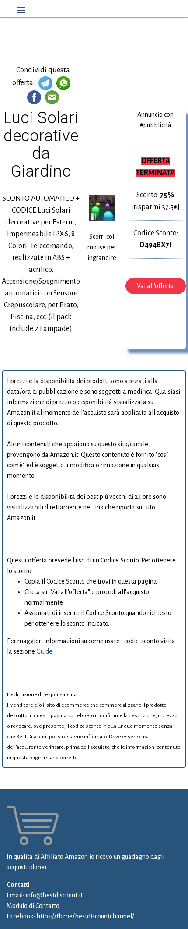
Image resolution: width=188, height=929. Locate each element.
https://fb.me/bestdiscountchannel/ (85, 916)
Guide (44, 651)
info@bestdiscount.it (54, 895)
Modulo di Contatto (33, 905)
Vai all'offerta (155, 285)
